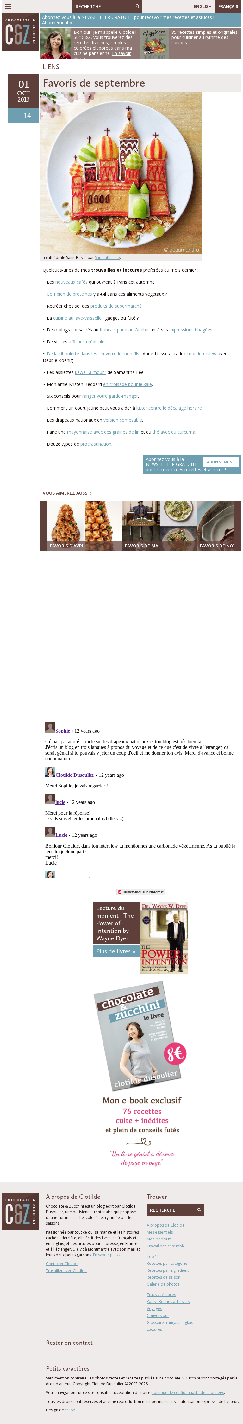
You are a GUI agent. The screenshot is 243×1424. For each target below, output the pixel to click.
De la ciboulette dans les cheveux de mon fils (93, 354)
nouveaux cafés (71, 282)
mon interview (201, 354)
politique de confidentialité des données (187, 1392)
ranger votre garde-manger (110, 396)
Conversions (158, 1315)
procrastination (95, 444)
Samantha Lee (107, 257)
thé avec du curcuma (174, 432)
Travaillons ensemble (166, 1246)
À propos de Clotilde (165, 1225)
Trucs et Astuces (161, 1294)
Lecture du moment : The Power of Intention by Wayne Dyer (115, 923)
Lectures (154, 1329)
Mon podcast (159, 1239)
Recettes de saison (163, 1277)
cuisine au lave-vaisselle (77, 318)
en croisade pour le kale (127, 384)
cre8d (70, 1410)
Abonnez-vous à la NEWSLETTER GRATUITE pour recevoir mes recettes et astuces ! (190, 464)
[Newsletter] (184, 6)
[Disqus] (142, 637)
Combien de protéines (69, 294)
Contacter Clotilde (62, 1263)
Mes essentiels (160, 1232)
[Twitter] (156, 6)
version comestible (122, 420)
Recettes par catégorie (167, 1263)
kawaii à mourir (90, 372)
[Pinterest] (165, 6)
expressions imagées (190, 330)
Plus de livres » (115, 951)
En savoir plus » (107, 1255)
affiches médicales (88, 342)
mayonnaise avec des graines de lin (103, 432)
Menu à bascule (8, 6)
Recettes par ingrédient (168, 1270)
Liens (51, 66)
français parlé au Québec (125, 330)
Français (228, 6)
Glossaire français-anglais (170, 1322)
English (203, 6)
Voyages (154, 1308)
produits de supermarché (116, 306)
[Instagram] (174, 6)
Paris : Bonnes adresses (168, 1301)
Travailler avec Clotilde (66, 1270)
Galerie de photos (163, 1284)
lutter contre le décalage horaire (169, 408)
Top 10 (153, 1256)
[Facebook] (146, 6)
